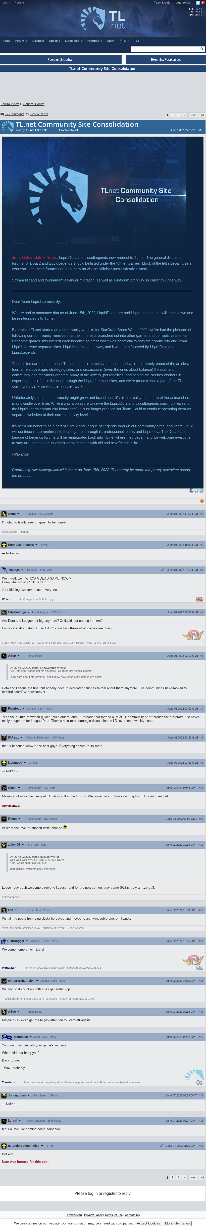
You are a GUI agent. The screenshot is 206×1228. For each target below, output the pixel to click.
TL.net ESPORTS (37, 130)
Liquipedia (183, 2)
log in (93, 1193)
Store (110, 40)
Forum (20, 40)
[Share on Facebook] (191, 491)
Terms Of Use (114, 1214)
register (110, 1193)
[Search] (202, 49)
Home (6, 40)
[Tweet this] (196, 491)
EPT (126, 40)
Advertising (74, 1214)
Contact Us (132, 1214)
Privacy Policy (93, 1214)
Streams (54, 40)
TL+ (136, 40)
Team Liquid (162, 2)
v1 (76, 130)
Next (193, 114)
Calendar (38, 40)
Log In (6, 2)
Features (93, 40)
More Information (177, 1223)
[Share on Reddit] (201, 490)
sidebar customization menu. (124, 269)
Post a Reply (39, 114)
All (202, 114)
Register (20, 2)
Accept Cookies (148, 1223)
